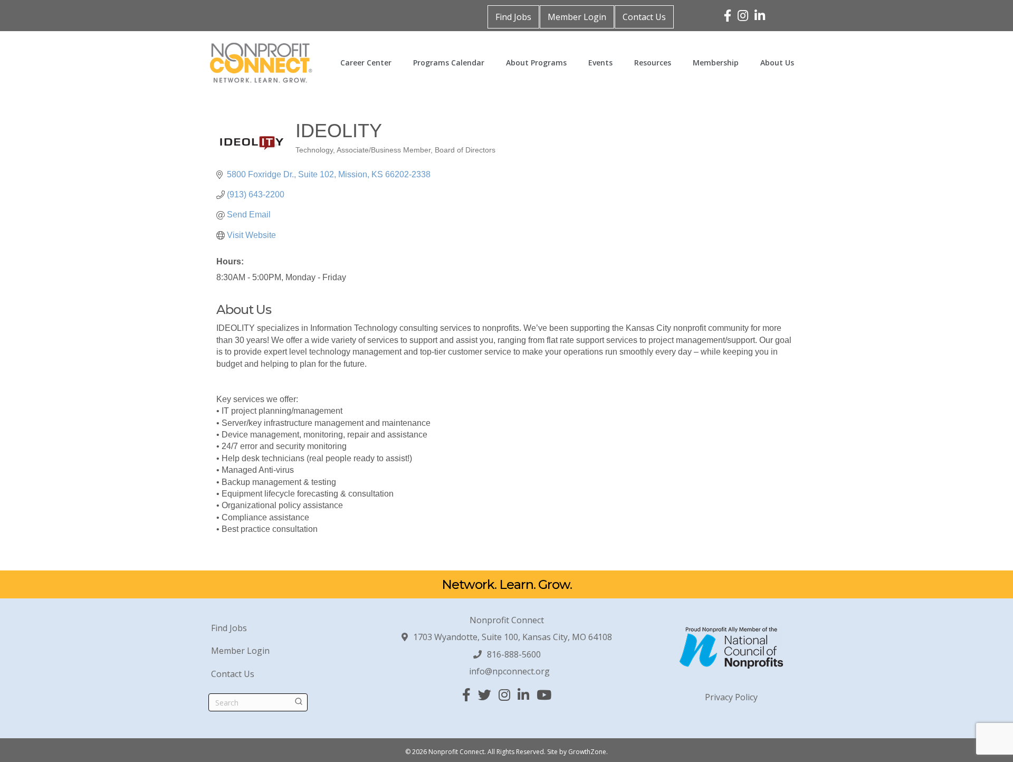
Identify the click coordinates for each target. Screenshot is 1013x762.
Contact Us (644, 17)
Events (600, 63)
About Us (777, 63)
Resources (652, 63)
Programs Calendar (448, 63)
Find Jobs (513, 17)
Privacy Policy (731, 697)
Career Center (365, 63)
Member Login (577, 17)
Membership (716, 63)
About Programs (536, 63)
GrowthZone (587, 751)
